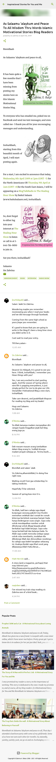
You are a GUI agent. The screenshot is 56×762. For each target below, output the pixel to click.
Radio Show (44, 278)
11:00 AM (16, 550)
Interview (32, 278)
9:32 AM (16, 455)
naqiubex (16, 585)
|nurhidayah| (17, 299)
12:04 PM (16, 498)
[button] (4, 41)
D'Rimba (16, 420)
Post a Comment (12, 602)
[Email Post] (4, 275)
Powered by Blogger (29, 753)
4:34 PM (16, 596)
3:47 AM (16, 577)
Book (22, 278)
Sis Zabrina (17, 355)
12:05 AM (16, 347)
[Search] (52, 4)
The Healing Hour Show (10, 232)
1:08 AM (16, 413)
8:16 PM (16, 434)
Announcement (10, 278)
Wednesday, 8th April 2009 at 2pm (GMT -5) (25, 178)
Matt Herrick (18, 558)
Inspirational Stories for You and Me (24, 4)
